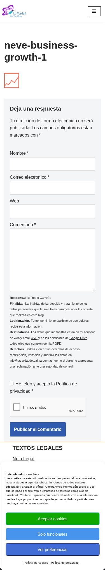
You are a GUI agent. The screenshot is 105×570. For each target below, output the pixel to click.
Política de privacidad (65, 562)
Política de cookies (36, 562)
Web (14, 201)
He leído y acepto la (43, 387)
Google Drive (78, 338)
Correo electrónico (29, 177)
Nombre (19, 153)
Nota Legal (23, 458)
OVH (34, 338)
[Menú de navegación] (94, 11)
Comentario (23, 224)
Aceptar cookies (52, 518)
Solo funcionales (52, 534)
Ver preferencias (52, 549)
